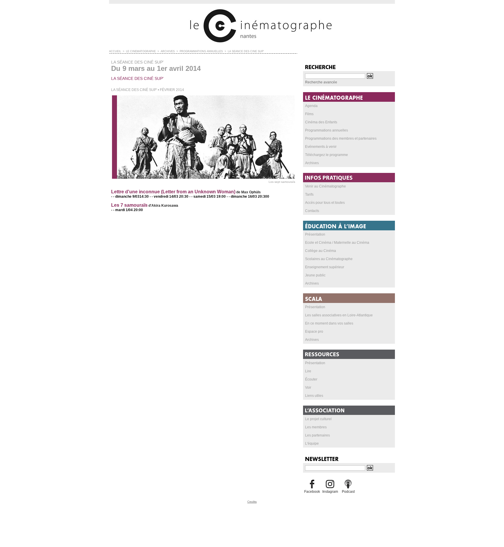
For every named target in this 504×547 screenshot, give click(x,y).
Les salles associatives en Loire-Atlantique (339, 315)
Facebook (312, 492)
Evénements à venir (321, 147)
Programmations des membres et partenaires (341, 138)
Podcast (348, 492)
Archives (312, 163)
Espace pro (314, 331)
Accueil (115, 51)
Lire (308, 371)
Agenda (311, 106)
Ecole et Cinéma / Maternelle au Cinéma (337, 243)
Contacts (312, 211)
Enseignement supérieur (324, 267)
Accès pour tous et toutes (325, 203)
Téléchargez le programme (326, 155)
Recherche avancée (321, 82)
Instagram (330, 492)
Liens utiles (314, 396)
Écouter (311, 379)
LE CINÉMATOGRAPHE (141, 51)
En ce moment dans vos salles (329, 323)
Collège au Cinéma (320, 251)
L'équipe (312, 443)
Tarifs (309, 194)
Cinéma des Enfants (321, 122)
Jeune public (315, 275)
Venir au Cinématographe (325, 186)
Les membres (316, 427)
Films (309, 114)
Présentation (315, 234)
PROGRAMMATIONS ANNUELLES (201, 51)
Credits (252, 501)
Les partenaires (317, 435)
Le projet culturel (318, 419)
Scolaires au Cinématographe (329, 259)
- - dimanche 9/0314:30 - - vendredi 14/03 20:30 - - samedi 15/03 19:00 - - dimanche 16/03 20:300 (190, 196)
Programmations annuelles (326, 130)
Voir (308, 387)
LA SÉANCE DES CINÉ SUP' (246, 51)
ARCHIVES (168, 51)
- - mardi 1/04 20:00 (127, 210)
